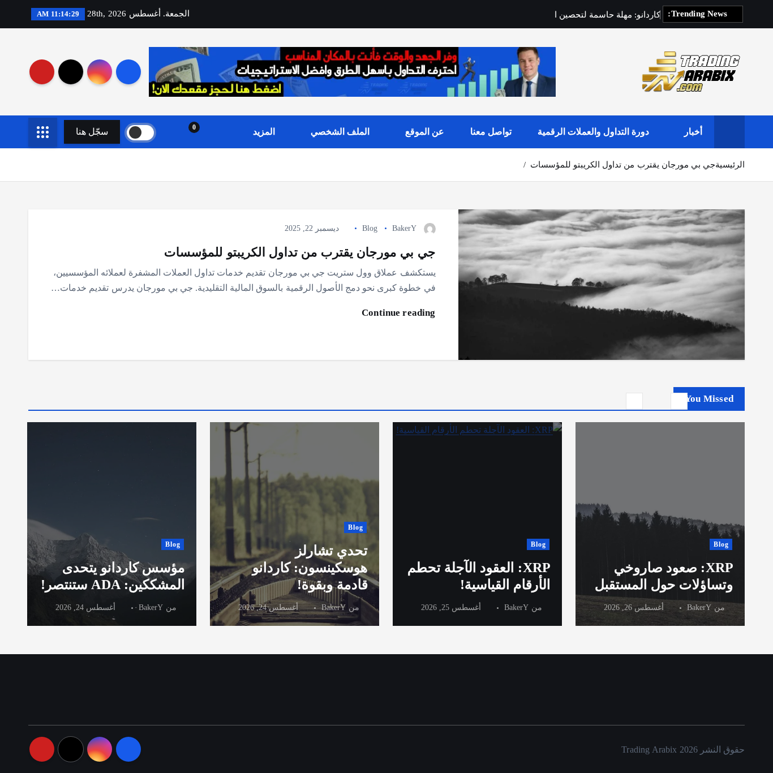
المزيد (264, 131)
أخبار (693, 131)
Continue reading (397, 312)
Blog (370, 228)
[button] (679, 401)
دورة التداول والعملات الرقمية (593, 131)
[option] (660, 524)
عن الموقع (424, 131)
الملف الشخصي (340, 131)
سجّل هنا (92, 131)
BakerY (404, 228)
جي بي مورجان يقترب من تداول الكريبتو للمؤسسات (622, 164)
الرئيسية (730, 164)
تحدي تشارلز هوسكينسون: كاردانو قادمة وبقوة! (310, 567)
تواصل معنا (491, 131)
